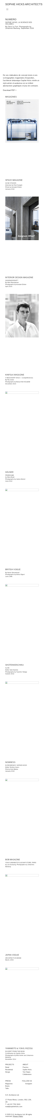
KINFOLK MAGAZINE (14, 375)
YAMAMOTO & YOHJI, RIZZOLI (19, 1048)
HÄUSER (9, 472)
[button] (7, 9)
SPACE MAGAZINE (14, 180)
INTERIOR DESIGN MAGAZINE (19, 277)
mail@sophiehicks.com (13, 1106)
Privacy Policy (18, 1116)
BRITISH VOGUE (13, 569)
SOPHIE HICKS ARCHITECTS (23, 4)
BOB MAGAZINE (12, 860)
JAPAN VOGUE (12, 955)
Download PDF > (9, 90)
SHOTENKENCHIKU (14, 665)
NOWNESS (10, 762)
